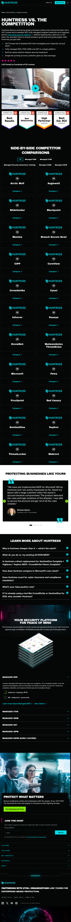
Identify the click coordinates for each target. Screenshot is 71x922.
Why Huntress (11, 12)
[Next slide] (66, 501)
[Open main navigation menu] (68, 2)
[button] (60, 2)
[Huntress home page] (35, 883)
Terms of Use (29, 897)
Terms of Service (32, 837)
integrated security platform (19, 35)
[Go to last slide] (4, 501)
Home (3, 12)
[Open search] (51, 2)
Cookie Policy (18, 897)
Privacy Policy (6, 897)
